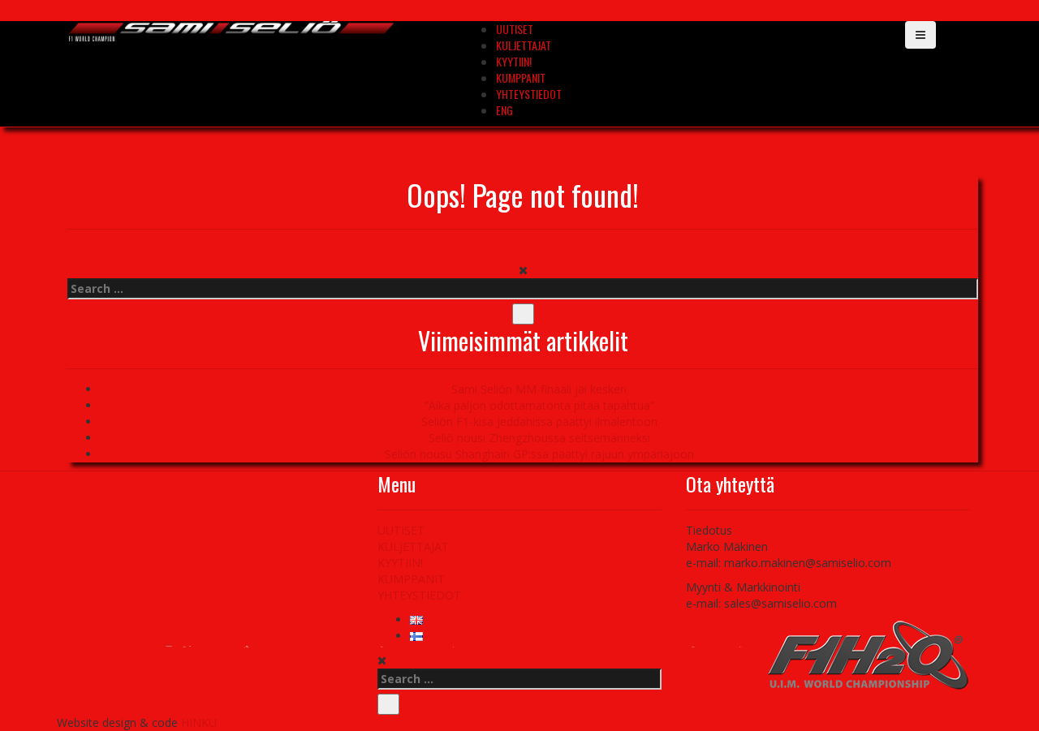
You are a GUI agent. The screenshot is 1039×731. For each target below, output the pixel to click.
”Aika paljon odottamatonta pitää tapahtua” (539, 405)
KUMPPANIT (520, 77)
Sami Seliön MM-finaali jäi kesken (539, 389)
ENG (504, 109)
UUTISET (514, 28)
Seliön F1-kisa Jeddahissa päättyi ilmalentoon (539, 421)
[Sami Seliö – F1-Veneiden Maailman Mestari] (231, 29)
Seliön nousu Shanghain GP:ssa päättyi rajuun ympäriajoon (539, 454)
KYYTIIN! (514, 61)
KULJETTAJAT (523, 45)
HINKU (199, 722)
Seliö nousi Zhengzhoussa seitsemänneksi (539, 437)
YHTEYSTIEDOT (529, 93)
